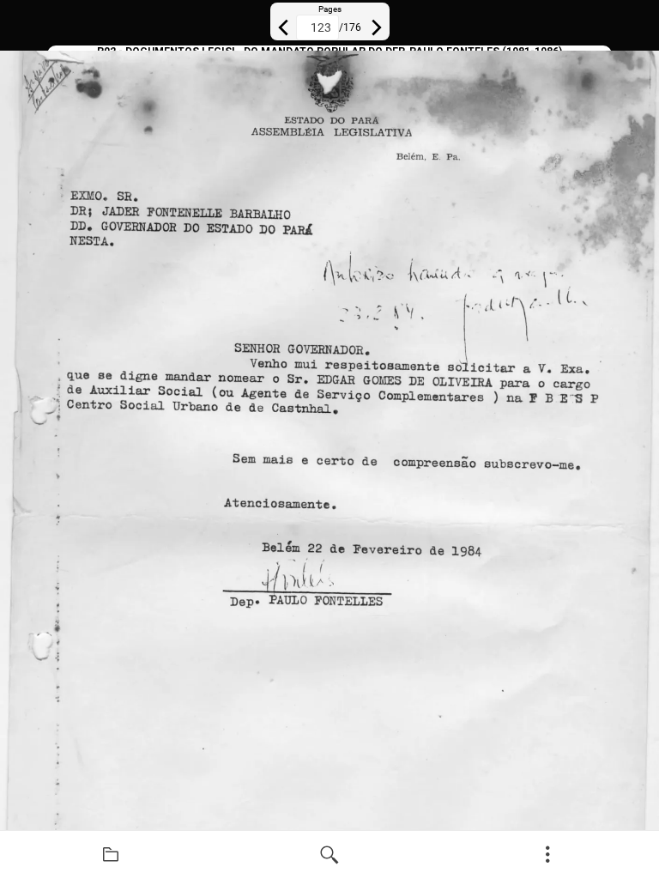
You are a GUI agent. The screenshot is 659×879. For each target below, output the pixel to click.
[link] (111, 855)
